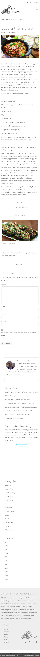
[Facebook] (30, 2)
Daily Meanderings (10, 493)
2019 (6, 560)
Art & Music (8, 485)
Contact (6, 642)
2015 (6, 572)
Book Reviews (9, 489)
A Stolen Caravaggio (10, 396)
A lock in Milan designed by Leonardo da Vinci (18, 414)
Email (2, 314)
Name (3, 306)
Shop (5, 639)
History (7, 504)
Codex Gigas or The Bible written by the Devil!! (18, 411)
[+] (20, 230)
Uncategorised (9, 522)
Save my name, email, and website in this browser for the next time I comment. (19, 334)
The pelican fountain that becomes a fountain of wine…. (21, 403)
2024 (6, 542)
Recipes (7, 515)
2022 (6, 549)
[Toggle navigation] (37, 9)
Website (3, 321)
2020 (6, 557)
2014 (6, 575)
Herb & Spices (9, 500)
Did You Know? (9, 496)
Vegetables (13, 32)
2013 (6, 579)
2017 (6, 564)
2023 (6, 546)
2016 (6, 568)
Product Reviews (9, 511)
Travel (7, 519)
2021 (6, 553)
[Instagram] (37, 2)
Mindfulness (8, 507)
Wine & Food (8, 530)
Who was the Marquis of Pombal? (14, 418)
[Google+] (33, 2)
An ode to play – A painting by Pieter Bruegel (17, 399)
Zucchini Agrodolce (8, 244)
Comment (3, 284)
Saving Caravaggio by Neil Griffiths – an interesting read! (21, 392)
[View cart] (32, 9)
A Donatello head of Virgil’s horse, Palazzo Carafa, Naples (21, 407)
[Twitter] (27, 2)
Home (6, 629)
